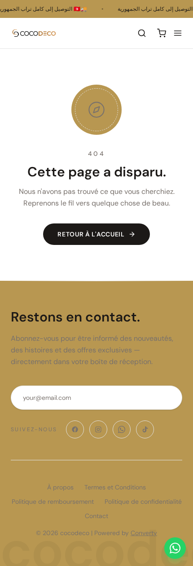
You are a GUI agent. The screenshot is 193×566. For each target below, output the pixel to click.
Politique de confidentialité (143, 501)
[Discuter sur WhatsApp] (175, 548)
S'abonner (146, 398)
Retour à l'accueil (91, 234)
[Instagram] (98, 429)
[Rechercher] (142, 33)
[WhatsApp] (122, 429)
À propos (60, 487)
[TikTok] (145, 429)
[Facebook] (75, 429)
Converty (144, 533)
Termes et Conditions (115, 487)
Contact (96, 516)
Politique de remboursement (53, 501)
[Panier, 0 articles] (162, 33)
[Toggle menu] (177, 33)
